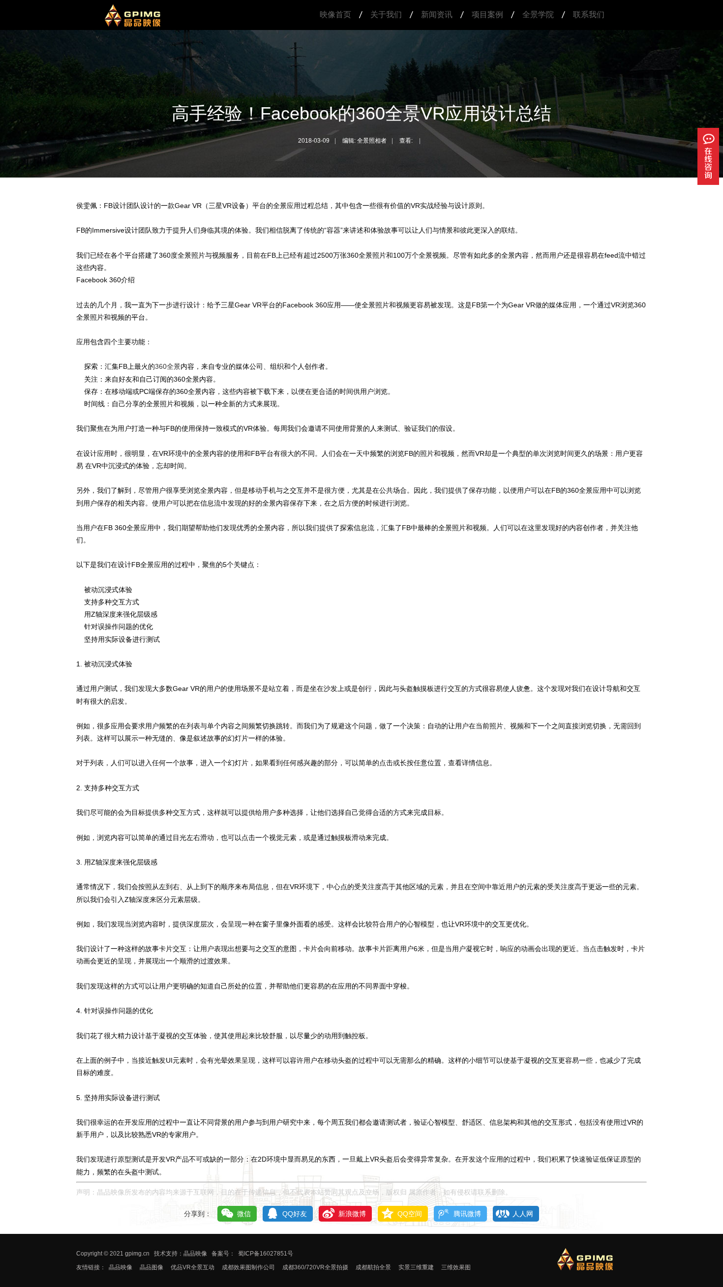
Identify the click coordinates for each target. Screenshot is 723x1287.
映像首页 (335, 14)
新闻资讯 (436, 14)
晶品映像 (120, 1267)
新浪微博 (352, 1214)
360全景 (168, 366)
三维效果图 (456, 1267)
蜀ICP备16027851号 (265, 1253)
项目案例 (487, 14)
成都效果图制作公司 (248, 1267)
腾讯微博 (467, 1214)
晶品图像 (151, 1267)
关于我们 (386, 14)
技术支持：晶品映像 (180, 1253)
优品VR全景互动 (192, 1267)
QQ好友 (294, 1214)
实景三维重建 (416, 1267)
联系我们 (588, 14)
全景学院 (538, 14)
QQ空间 (409, 1214)
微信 (244, 1214)
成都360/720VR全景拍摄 (315, 1267)
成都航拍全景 (373, 1267)
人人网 (522, 1214)
